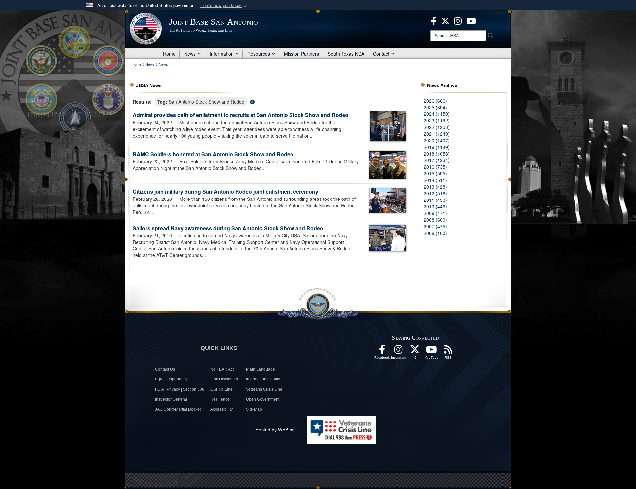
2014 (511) (435, 180)
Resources (258, 53)
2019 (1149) (437, 147)
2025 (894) (435, 107)
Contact (381, 53)
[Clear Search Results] (269, 101)
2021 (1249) (437, 133)
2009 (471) (435, 213)
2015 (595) (435, 173)
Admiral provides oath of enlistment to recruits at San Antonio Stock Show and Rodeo (240, 115)
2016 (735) (435, 166)
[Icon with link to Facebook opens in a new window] (433, 20)
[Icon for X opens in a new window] (445, 20)
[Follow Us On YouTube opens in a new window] (431, 351)
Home (169, 53)
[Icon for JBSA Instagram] (398, 351)
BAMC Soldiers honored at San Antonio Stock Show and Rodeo (213, 154)
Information (222, 53)
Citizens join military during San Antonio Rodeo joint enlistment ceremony (225, 191)
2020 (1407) (437, 140)
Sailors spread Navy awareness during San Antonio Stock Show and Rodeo (228, 228)
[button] (224, 5)
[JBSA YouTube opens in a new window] (471, 20)
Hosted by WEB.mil (275, 429)
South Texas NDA (346, 53)
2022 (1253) (437, 127)
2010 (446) (435, 206)
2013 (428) (435, 186)
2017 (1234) (437, 160)
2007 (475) (435, 226)
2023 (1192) (437, 120)
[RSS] (448, 351)
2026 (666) (435, 100)
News (190, 53)
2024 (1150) (437, 114)
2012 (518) (435, 193)
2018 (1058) (437, 153)
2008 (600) (435, 219)
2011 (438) (435, 200)
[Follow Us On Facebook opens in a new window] (382, 351)
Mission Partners (301, 53)
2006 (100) (435, 233)
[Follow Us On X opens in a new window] (415, 351)
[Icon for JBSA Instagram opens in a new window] (458, 20)
